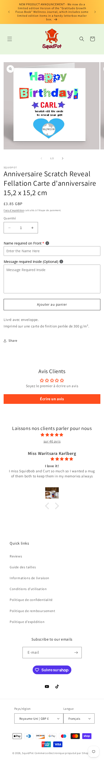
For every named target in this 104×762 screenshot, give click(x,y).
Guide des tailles (23, 567)
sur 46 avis (52, 441)
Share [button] (12, 340)
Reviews (16, 556)
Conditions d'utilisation (28, 589)
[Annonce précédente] (9, 12)
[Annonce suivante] (95, 12)
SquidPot (28, 753)
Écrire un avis (52, 398)
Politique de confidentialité (31, 600)
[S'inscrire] (76, 652)
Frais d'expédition (14, 210)
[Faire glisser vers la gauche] (41, 158)
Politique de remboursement (32, 611)
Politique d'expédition (27, 622)
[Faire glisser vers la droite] (62, 158)
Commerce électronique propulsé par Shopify (63, 753)
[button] (9, 39)
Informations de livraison (29, 578)
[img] (52, 434)
